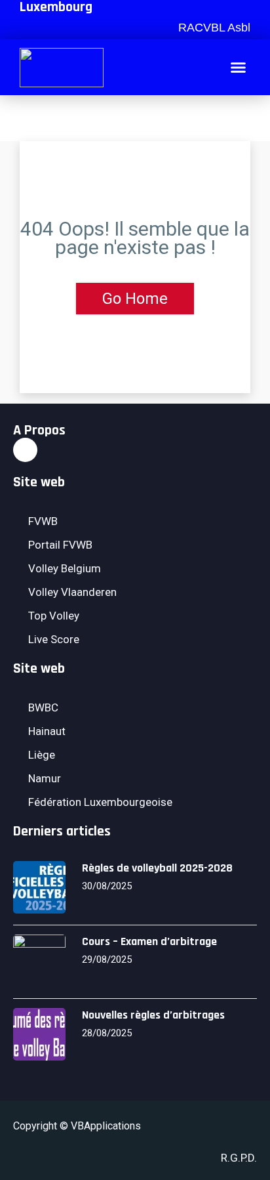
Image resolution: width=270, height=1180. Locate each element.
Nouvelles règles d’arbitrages (153, 1014)
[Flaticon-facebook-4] (25, 450)
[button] (212, 27)
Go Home (135, 298)
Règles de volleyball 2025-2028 (157, 867)
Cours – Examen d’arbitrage (149, 941)
